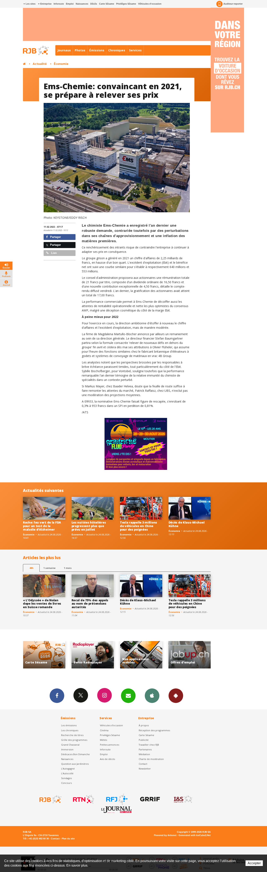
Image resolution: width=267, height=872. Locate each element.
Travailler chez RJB (149, 744)
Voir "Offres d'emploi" (141, 655)
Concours (66, 783)
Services (135, 50)
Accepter (254, 863)
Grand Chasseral (70, 744)
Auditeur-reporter (233, 3)
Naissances (82, 3)
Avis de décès (107, 759)
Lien (53, 252)
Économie (61, 64)
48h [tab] (31, 567)
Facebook (57, 695)
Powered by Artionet (165, 835)
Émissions (96, 50)
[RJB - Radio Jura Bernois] (50, 799)
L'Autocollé (67, 773)
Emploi (70, 3)
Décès (93, 3)
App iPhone (152, 695)
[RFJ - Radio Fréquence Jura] (116, 799)
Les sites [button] (30, 3)
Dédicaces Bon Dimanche (75, 754)
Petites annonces (109, 744)
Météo (103, 740)
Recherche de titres (72, 735)
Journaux (64, 50)
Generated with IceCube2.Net (195, 835)
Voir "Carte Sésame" (190, 655)
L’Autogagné (68, 768)
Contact (143, 763)
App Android (176, 695)
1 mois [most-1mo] (68, 567)
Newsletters (128, 695)
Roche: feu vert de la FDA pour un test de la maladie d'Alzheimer (42, 525)
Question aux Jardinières (75, 763)
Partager (55, 236)
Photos (80, 50)
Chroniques (116, 50)
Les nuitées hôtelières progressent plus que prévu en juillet (89, 525)
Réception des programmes (154, 730)
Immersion (67, 749)
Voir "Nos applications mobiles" (93, 655)
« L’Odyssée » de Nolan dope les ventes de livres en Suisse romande (42, 603)
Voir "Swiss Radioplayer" (44, 655)
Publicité (144, 740)
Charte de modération (151, 759)
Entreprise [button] (46, 3)
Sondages (66, 778)
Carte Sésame (106, 3)
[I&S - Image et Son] (183, 799)
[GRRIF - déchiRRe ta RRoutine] (149, 799)
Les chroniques (69, 730)
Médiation (144, 754)
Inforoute (59, 3)
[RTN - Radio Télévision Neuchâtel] (83, 799)
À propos (144, 725)
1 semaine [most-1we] (49, 567)
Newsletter (145, 768)
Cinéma (104, 730)
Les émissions (69, 725)
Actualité (40, 64)
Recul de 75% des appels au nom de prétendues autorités (90, 603)
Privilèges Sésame (126, 3)
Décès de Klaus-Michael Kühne (187, 524)
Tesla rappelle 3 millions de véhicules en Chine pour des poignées (138, 525)
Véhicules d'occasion (149, 3)
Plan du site (68, 838)
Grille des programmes (74, 740)
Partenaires (145, 749)
